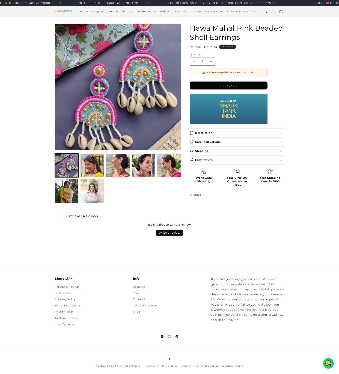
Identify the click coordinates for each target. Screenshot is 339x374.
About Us (139, 286)
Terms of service (189, 365)
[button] (104, 11)
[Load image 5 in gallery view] (169, 165)
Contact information (232, 365)
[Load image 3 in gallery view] (118, 165)
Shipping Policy (65, 299)
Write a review (169, 232)
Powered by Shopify (130, 366)
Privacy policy (169, 365)
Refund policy (151, 365)
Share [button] (197, 194)
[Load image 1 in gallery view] (67, 165)
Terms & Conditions (68, 305)
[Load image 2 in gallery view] (92, 165)
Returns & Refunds (67, 286)
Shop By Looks (65, 324)
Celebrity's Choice (145, 305)
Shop (136, 293)
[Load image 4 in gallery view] (143, 165)
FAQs (136, 311)
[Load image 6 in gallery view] (67, 191)
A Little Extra (111, 366)
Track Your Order (66, 318)
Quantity (195, 54)
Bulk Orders (63, 293)
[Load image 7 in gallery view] (92, 191)
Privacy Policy (64, 311)
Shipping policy (209, 365)
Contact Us (140, 299)
